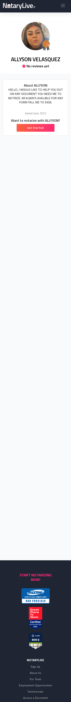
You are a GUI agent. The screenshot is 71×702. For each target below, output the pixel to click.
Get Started (35, 128)
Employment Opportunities (35, 685)
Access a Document (35, 698)
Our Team (35, 679)
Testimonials (35, 691)
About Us (35, 673)
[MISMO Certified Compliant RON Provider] (35, 596)
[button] (63, 6)
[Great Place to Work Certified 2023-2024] (35, 618)
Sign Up (35, 666)
